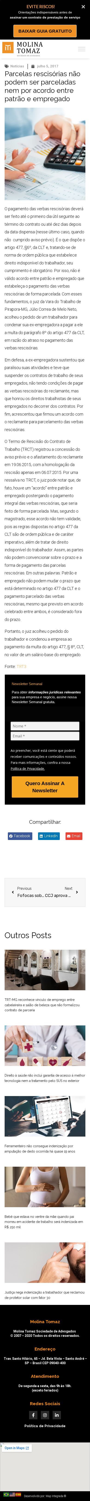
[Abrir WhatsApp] (78, 1489)
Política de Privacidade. (28, 768)
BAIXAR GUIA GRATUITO (45, 31)
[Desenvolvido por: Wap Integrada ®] (45, 1496)
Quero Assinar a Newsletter (45, 786)
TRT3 (21, 666)
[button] (20, 836)
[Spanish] (18, 1494)
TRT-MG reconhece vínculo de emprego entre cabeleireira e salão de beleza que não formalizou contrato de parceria (42, 1005)
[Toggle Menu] (81, 49)
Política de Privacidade (45, 1426)
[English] (12, 1494)
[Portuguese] (6, 1494)
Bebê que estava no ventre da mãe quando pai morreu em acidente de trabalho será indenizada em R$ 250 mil (44, 1222)
